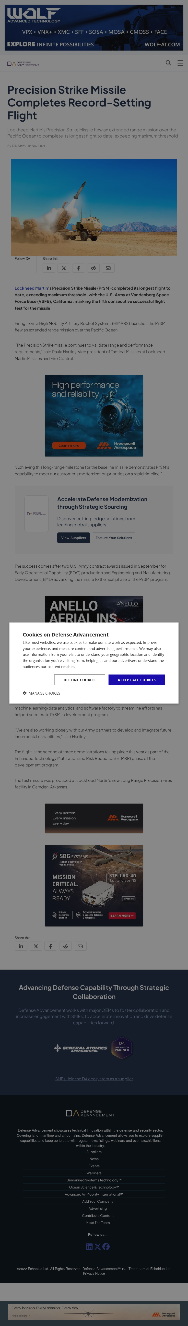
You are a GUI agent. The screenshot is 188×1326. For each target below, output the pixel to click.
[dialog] (93, 663)
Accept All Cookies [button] (137, 679)
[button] (41, 693)
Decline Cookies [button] (79, 679)
